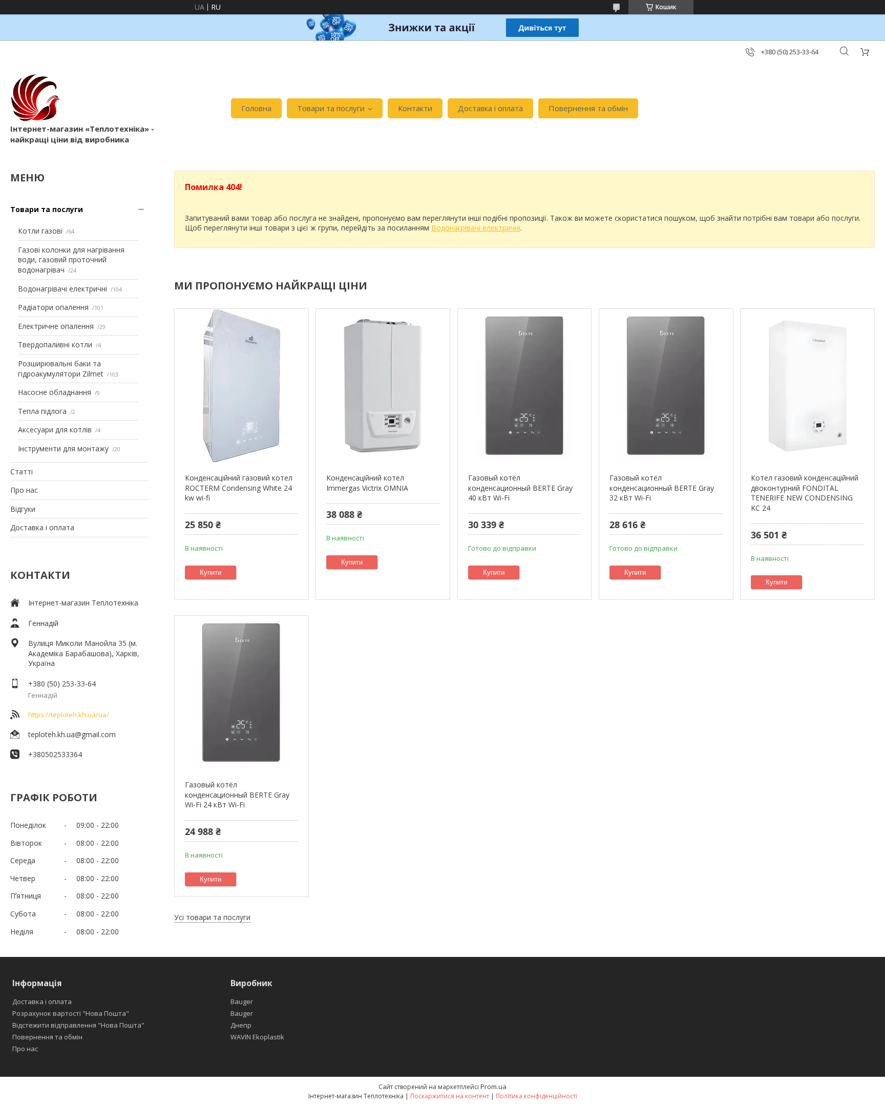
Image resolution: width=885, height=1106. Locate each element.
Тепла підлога (42, 411)
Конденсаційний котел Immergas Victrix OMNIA (367, 483)
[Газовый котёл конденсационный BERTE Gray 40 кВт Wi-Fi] (525, 386)
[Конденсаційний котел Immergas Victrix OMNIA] (383, 386)
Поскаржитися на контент (449, 1096)
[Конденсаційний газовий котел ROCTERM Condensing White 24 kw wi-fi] (241, 386)
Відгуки (22, 509)
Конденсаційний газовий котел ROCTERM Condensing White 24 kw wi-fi (238, 488)
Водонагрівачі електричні (62, 289)
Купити (210, 572)
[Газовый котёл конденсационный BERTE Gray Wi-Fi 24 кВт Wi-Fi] (241, 692)
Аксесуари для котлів (55, 429)
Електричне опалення (56, 326)
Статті (21, 471)
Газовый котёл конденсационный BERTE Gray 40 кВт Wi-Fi (520, 488)
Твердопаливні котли (55, 344)
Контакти (415, 108)
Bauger (241, 1001)
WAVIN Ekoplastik (257, 1036)
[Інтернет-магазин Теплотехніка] (35, 97)
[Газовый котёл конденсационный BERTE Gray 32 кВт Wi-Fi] (666, 386)
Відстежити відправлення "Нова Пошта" (78, 1025)
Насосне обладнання (54, 392)
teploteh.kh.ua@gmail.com (72, 734)
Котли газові (40, 231)
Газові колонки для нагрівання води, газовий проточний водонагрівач (71, 260)
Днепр (240, 1025)
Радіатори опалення (53, 307)
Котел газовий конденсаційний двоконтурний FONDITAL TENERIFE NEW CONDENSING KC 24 (804, 493)
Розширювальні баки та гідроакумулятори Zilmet (60, 369)
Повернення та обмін (588, 108)
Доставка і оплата (490, 108)
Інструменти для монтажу (63, 448)
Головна (256, 108)
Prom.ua (493, 1086)
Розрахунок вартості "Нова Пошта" (70, 1013)
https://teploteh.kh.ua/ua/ (68, 714)
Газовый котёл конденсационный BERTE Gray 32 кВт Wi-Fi (661, 488)
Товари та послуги (331, 108)
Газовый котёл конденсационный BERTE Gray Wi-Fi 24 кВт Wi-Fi (237, 794)
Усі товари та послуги (212, 917)
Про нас (24, 490)
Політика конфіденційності (536, 1096)
